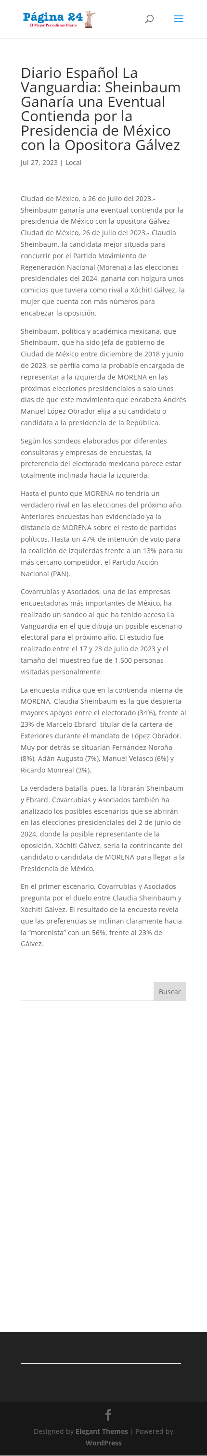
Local (73, 162)
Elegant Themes (102, 1431)
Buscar (170, 991)
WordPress (104, 1442)
